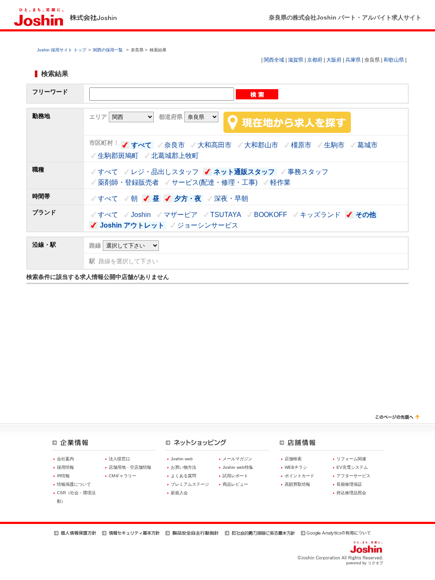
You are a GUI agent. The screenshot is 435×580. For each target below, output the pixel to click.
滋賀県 (295, 60)
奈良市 (174, 145)
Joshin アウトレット (132, 225)
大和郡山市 (261, 145)
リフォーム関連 (351, 458)
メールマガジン (237, 458)
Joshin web (182, 458)
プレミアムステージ (190, 484)
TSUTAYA (225, 214)
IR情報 (63, 475)
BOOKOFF (270, 214)
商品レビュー (235, 484)
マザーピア (181, 214)
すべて (141, 145)
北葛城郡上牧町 (175, 155)
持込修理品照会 (351, 492)
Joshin (141, 214)
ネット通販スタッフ (244, 171)
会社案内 (65, 458)
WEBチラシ (296, 467)
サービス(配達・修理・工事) (214, 182)
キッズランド (320, 214)
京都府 (314, 60)
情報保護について (74, 484)
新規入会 (179, 492)
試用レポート (235, 475)
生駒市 (334, 145)
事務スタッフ (308, 171)
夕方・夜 (187, 198)
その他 (366, 214)
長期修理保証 (349, 484)
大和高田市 (215, 145)
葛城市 (367, 145)
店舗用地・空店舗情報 (130, 467)
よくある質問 (183, 475)
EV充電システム (352, 467)
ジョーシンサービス (207, 225)
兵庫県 (353, 60)
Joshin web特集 (238, 467)
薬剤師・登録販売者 (128, 182)
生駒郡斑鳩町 (118, 155)
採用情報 (65, 467)
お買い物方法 (183, 467)
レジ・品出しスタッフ (165, 171)
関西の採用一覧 (108, 50)
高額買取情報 (297, 484)
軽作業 (280, 182)
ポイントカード (299, 475)
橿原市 (301, 145)
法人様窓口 (119, 458)
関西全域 (274, 60)
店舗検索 (293, 458)
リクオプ (375, 563)
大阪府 (334, 60)
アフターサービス (353, 475)
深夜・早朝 (231, 198)
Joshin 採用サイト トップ (61, 50)
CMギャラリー (122, 475)
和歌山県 (394, 60)
